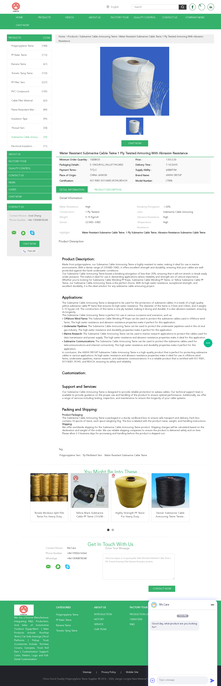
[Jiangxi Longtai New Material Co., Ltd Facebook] (192, 7)
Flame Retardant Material (29, 110)
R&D (132, 624)
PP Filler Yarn (29, 82)
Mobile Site (132, 672)
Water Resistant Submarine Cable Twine (125, 455)
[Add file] (152, 680)
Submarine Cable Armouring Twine (30, 137)
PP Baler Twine (29, 55)
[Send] (212, 680)
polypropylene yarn (70, 455)
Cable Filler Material (29, 100)
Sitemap (87, 672)
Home (19, 17)
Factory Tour (120, 17)
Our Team (100, 629)
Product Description (108, 190)
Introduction (103, 614)
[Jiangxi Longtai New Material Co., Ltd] (14, 232)
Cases (12, 189)
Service (98, 624)
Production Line (140, 614)
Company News (194, 17)
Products (44, 17)
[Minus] (212, 605)
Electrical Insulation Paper (29, 146)
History (99, 619)
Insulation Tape (29, 119)
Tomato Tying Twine (29, 73)
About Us (95, 17)
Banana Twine (29, 64)
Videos (69, 17)
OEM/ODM (136, 619)
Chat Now (22, 25)
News (12, 182)
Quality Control (145, 17)
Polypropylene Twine (29, 46)
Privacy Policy (109, 672)
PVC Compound (29, 91)
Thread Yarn (29, 128)
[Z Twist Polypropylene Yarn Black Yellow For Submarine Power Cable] (90, 492)
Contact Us (169, 17)
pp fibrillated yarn (92, 455)
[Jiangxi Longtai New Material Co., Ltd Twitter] (201, 7)
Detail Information (72, 190)
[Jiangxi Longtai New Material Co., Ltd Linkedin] (211, 7)
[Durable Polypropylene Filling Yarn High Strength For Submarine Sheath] (171, 492)
